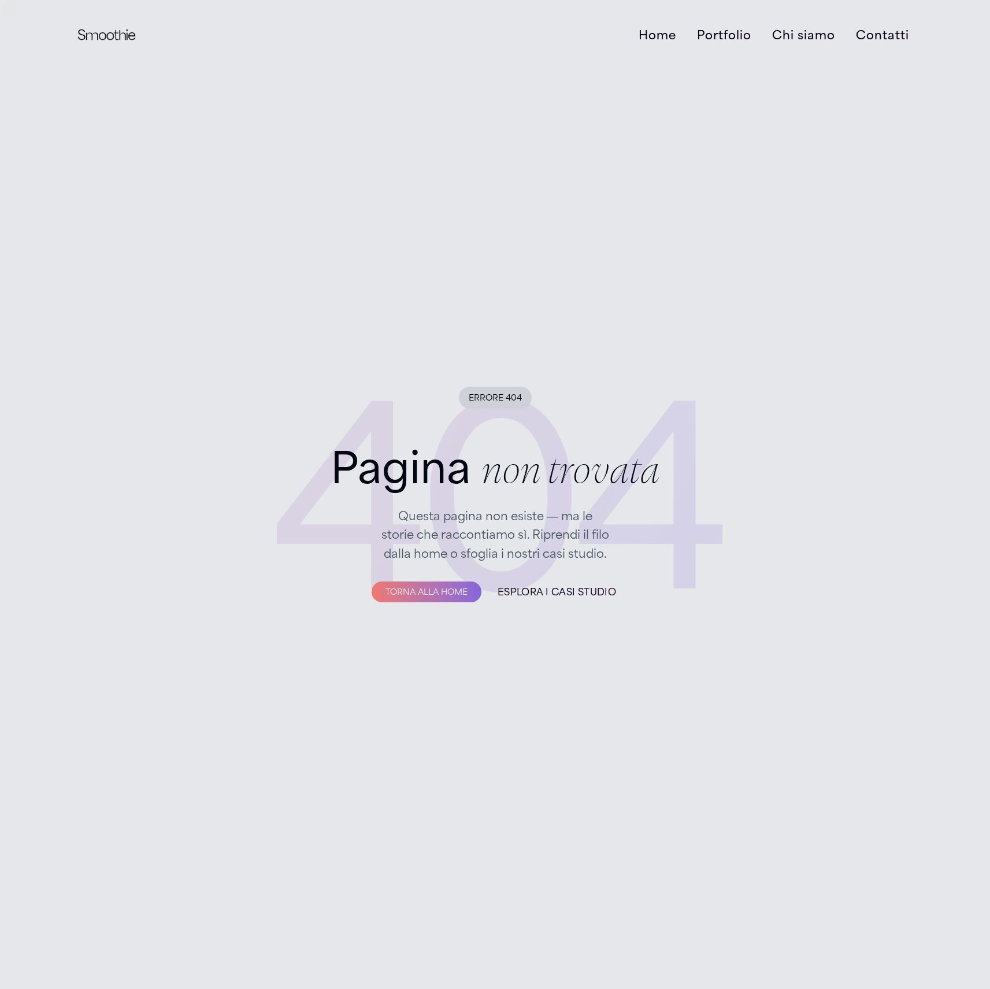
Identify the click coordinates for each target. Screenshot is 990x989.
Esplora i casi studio (557, 592)
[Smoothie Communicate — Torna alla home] (106, 34)
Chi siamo (803, 35)
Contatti (882, 35)
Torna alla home (426, 592)
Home (657, 35)
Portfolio (724, 35)
